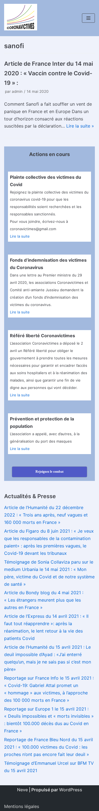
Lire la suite (20, 236)
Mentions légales (21, 806)
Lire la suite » (80, 126)
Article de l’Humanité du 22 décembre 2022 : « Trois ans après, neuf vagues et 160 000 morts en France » (46, 515)
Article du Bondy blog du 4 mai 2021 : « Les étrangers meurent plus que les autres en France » (43, 600)
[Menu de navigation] (88, 18)
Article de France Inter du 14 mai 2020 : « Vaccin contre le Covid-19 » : (48, 73)
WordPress (70, 789)
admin (17, 91)
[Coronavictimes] (20, 18)
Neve (22, 789)
